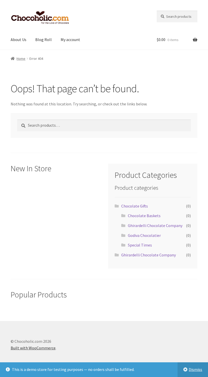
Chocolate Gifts (134, 206)
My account (70, 39)
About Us (18, 39)
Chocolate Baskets (144, 215)
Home (20, 58)
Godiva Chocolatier (144, 235)
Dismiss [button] (195, 369)
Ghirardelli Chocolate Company (155, 225)
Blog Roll (43, 39)
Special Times (140, 245)
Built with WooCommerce (33, 347)
